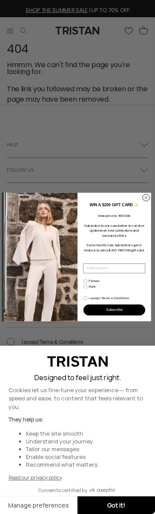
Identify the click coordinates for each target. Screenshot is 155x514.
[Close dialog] (146, 197)
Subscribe (114, 309)
